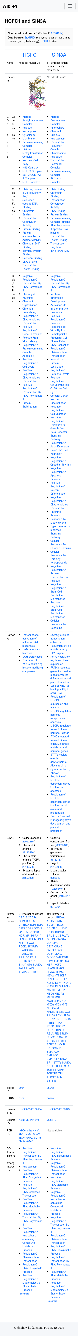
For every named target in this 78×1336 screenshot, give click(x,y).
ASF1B (23, 917)
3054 (21, 1088)
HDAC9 (60, 972)
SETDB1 (61, 1041)
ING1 (58, 979)
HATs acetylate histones (31, 651)
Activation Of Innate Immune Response (59, 308)
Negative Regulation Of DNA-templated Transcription (59, 502)
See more (24, 1293)
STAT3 (57, 1062)
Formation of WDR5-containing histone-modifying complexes (32, 665)
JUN (21, 939)
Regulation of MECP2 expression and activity (59, 702)
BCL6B (51, 928)
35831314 (56, 33)
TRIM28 (51, 1077)
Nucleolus (56, 156)
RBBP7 (60, 1026)
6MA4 (22, 1141)
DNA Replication (59, 345)
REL (64, 1030)
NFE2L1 (23, 943)
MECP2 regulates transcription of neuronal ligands (60, 729)
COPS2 (51, 943)
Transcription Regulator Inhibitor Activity (59, 247)
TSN (59, 1077)
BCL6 (60, 924)
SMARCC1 (53, 1055)
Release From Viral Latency (30, 339)
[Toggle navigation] (70, 6)
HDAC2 (60, 968)
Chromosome (58, 153)
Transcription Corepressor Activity (57, 203)
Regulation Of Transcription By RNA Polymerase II (32, 1219)
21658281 (65, 896)
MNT (57, 997)
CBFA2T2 (63, 935)
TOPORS (52, 1073)
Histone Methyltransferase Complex (32, 152)
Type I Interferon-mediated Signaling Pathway (60, 531)
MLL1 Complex (31, 182)
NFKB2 (51, 1012)
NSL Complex (30, 167)
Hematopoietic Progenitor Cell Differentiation (58, 337)
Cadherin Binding (32, 258)
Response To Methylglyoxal (58, 520)
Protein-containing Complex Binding (60, 220)
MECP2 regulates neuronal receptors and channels (60, 716)
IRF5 (64, 979)
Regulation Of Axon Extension (59, 444)
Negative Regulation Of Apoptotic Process (58, 473)
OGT (31, 943)
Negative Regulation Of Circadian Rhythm (60, 460)
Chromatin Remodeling (29, 310)
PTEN (50, 1022)
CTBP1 (60, 943)
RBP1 (50, 1030)
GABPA (23, 932)
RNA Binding (57, 211)
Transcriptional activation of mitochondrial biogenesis (30, 640)
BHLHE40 (61, 928)
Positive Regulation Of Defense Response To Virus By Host (58, 323)
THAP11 (31, 968)
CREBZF (24, 924)
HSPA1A (36, 935)
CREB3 (30, 921)
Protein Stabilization (29, 404)
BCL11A (51, 924)
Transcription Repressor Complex (57, 163)
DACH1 (60, 950)
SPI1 (50, 1062)
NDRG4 (51, 1008)
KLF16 (50, 986)
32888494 (56, 878)
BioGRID (29, 37)
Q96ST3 (51, 1120)
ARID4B (51, 921)
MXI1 (58, 1004)
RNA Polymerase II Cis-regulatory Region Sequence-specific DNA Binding (32, 198)
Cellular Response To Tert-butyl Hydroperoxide (58, 557)
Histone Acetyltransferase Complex (32, 120)
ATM (59, 921)
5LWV (36, 1134)
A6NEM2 (24, 1120)
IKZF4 (50, 979)
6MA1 (22, 1137)
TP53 (61, 1073)
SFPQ (50, 1044)
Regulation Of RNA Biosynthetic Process (32, 1268)
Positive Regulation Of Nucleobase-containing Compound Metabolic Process (30, 1239)
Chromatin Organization (29, 303)
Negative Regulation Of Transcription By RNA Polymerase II (32, 283)
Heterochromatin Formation (59, 451)
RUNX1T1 (52, 1037)
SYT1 (50, 1066)
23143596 (28, 852)
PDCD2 (23, 946)
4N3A (36, 1130)
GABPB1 (34, 932)
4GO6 (22, 1130)
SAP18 (63, 1037)
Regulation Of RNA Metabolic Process (59, 1275)
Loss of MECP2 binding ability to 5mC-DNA (59, 689)
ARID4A (60, 917)
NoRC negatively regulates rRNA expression (60, 660)
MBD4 (50, 993)
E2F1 (33, 924)
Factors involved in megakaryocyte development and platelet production (60, 823)
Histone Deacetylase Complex (57, 120)
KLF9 (58, 986)
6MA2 (29, 1137)
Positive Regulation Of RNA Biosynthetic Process (32, 1175)
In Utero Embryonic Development (58, 297)
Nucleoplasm (29, 131)
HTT (56, 975)
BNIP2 (50, 932)
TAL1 (57, 1066)
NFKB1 (60, 1008)
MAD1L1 (52, 990)
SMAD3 (56, 1048)
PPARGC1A (26, 950)
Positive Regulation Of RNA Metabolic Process (31, 1204)
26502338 (28, 878)
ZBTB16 (51, 1080)
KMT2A (29, 939)
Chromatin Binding (28, 212)
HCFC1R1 (24, 935)
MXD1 (63, 1001)
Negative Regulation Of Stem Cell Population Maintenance (58, 591)
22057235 (28, 841)
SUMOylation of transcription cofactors (59, 638)
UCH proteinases (32, 656)
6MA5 (29, 1141)
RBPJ (57, 1030)
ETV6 (50, 961)
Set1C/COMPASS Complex (32, 176)
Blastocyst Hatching (28, 295)
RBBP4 (51, 1026)
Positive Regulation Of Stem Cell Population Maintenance (58, 609)
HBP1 (50, 964)
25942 (50, 1088)
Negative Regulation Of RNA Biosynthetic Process (60, 1153)
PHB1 (66, 1015)
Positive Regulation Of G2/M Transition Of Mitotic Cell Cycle (59, 384)
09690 (50, 1098)
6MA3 (37, 1137)
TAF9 (22, 968)
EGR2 (29, 928)
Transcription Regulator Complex (57, 145)
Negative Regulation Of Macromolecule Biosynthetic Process (59, 1290)
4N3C (29, 1134)
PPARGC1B (26, 953)
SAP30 (51, 1041)
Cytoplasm (28, 135)
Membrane (28, 138)
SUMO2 (37, 964)
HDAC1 (51, 968)
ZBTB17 (33, 972)
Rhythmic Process (55, 513)
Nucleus (27, 127)
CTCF (50, 946)
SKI (49, 1048)
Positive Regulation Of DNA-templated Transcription (31, 375)
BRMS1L (52, 935)
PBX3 (59, 1015)
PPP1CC (24, 957)
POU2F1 (33, 946)
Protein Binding (31, 229)
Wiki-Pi (9, 6)
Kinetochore (57, 127)
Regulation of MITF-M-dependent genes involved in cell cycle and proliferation (60, 803)
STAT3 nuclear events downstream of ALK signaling (58, 760)
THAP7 (23, 972)
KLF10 (50, 983)
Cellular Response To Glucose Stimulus (60, 544)
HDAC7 (51, 972)
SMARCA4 (53, 1051)
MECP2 (59, 993)
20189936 (56, 867)
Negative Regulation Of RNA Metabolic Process (59, 1182)
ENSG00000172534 (30, 1109)
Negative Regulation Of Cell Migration (58, 410)
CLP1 (22, 921)
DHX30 (51, 957)
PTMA (58, 1022)
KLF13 (67, 983)
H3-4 (66, 961)
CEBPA (32, 917)
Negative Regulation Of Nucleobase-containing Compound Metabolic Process (58, 1202)
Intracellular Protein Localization (57, 362)
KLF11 (59, 983)
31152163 (56, 859)
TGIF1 (50, 1070)
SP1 (29, 964)
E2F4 (22, 928)
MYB (65, 1004)
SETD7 (23, 961)
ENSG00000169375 (58, 1109)
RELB (57, 1033)
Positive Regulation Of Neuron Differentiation (58, 488)
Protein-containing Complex (32, 144)
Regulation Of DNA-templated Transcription (31, 319)
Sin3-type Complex (55, 180)
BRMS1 (59, 932)
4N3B (22, 1134)
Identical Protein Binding (31, 252)
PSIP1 (34, 957)
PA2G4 (51, 1015)
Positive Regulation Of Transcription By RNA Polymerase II (32, 392)
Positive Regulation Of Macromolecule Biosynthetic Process (31, 1282)
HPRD (44, 41)
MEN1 (50, 997)
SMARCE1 (53, 1059)
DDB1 (50, 953)
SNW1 (64, 1059)
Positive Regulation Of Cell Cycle (30, 362)
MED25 (38, 939)
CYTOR (51, 950)
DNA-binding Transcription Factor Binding (30, 265)
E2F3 (40, 924)
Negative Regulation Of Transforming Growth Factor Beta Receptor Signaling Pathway (58, 428)
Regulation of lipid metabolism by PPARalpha (60, 649)
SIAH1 (32, 961)
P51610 (34, 1120)
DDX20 (58, 953)
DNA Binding (57, 189)
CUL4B (58, 946)
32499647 (56, 907)
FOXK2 (38, 928)
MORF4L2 (53, 1001)
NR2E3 (60, 1012)
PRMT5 (66, 1019)
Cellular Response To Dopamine (58, 624)
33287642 (62, 845)
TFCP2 (65, 1066)
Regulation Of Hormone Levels (59, 372)
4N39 (29, 1130)
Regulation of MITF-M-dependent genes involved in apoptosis (60, 783)
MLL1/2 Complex (32, 171)
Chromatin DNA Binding (31, 245)
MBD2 (61, 990)
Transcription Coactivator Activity (29, 221)
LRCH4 (66, 986)
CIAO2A (61, 939)
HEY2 (50, 975)
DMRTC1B (62, 957)
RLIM (65, 1033)
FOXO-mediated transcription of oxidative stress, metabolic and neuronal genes (60, 743)
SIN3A (59, 54)
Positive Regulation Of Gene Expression (32, 330)
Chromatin (56, 131)
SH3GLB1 (60, 1044)
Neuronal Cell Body (30, 162)
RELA (50, 1033)
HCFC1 (31, 54)
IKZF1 (63, 975)
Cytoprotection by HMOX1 (60, 771)
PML (58, 1019)
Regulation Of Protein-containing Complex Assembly (32, 350)
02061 (22, 1098)
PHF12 (51, 1019)
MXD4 (50, 1004)
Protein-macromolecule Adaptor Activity (31, 236)
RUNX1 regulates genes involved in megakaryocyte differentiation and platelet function (60, 674)
